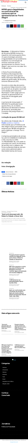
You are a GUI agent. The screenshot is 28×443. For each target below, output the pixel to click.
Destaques (4, 211)
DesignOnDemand (14, 442)
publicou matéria (13, 122)
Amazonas (11, 253)
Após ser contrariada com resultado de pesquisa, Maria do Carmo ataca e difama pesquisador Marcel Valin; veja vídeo (17, 293)
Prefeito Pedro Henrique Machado (9, 174)
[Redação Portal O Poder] (3, 20)
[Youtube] (3, 404)
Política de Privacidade (8, 426)
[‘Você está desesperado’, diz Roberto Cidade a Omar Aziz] (14, 201)
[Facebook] (8, 26)
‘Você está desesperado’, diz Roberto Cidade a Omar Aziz (12, 215)
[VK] (18, 26)
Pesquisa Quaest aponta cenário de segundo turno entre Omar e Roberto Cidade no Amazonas (17, 257)
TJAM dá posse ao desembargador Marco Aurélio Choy (16, 281)
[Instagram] (3, 400)
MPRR (16, 171)
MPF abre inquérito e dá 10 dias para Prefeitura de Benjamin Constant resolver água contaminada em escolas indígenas (17, 269)
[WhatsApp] (22, 26)
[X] (11, 26)
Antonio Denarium (9, 171)
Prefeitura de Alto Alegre (7, 176)
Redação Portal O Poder (10, 20)
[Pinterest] (15, 26)
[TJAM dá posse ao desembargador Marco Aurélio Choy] (5, 281)
